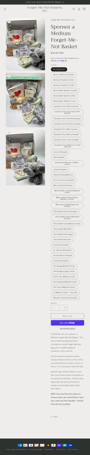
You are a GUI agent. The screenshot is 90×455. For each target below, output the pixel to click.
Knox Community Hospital (63, 180)
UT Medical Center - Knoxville (65, 293)
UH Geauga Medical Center (64, 266)
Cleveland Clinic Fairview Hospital (67, 119)
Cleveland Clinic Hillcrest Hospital (67, 124)
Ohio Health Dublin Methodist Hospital (67, 217)
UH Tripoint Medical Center (64, 287)
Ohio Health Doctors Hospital (65, 212)
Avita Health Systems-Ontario (65, 90)
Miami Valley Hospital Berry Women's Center (67, 198)
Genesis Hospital (60, 170)
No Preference (59, 69)
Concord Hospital (60, 152)
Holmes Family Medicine (63, 175)
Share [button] (55, 417)
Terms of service (72, 449)
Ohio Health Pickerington (63, 234)
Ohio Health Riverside (62, 240)
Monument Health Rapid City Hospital (67, 205)
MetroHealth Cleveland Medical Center (67, 191)
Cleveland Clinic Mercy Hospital (66, 134)
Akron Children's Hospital (63, 75)
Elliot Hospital (58, 157)
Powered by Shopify (36, 449)
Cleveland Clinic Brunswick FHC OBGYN (67, 112)
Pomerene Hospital (61, 245)
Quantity (54, 303)
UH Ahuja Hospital (60, 261)
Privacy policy (60, 449)
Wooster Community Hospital (65, 298)
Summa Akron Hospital (62, 255)
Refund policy (49, 449)
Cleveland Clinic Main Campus (65, 129)
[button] (5, 9)
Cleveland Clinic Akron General (65, 106)
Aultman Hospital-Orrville (63, 85)
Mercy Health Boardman (63, 185)
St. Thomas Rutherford (62, 250)
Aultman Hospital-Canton (63, 80)
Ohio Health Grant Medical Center (67, 224)
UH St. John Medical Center (64, 277)
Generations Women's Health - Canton (67, 163)
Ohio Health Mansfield (62, 229)
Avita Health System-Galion (64, 96)
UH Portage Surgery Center (64, 271)
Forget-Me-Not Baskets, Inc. (20, 449)
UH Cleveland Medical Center (65, 282)
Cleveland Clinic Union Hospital (66, 140)
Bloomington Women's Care (64, 101)
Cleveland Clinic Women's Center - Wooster (67, 146)
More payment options (67, 328)
